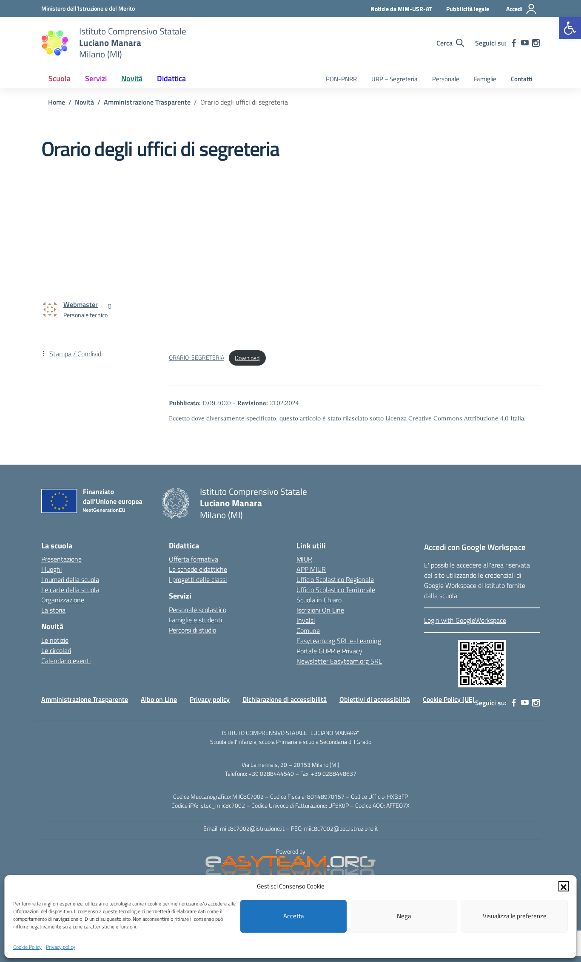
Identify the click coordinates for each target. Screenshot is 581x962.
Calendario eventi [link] (66, 661)
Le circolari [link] (56, 650)
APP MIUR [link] (311, 569)
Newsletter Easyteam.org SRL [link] (339, 661)
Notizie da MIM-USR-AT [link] (401, 8)
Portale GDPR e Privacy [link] (329, 651)
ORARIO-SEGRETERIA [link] (196, 358)
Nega (404, 916)
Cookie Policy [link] (27, 946)
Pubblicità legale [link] (467, 8)
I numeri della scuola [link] (70, 579)
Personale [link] (445, 79)
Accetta (293, 916)
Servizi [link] (96, 78)
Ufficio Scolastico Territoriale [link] (335, 590)
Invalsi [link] (305, 620)
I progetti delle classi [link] (198, 579)
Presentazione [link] (61, 559)
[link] (570, 28)
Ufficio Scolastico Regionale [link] (335, 579)
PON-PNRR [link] (341, 79)
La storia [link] (53, 610)
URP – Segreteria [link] (394, 79)
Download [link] (247, 358)
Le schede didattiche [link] (198, 569)
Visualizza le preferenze (515, 916)
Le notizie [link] (54, 640)
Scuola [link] (59, 78)
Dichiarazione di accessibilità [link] (284, 699)
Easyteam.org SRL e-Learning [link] (338, 641)
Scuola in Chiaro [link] (319, 600)
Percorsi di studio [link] (192, 630)
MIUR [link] (304, 559)
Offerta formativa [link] (193, 559)
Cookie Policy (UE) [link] (449, 699)
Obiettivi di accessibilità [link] (374, 699)
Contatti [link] (522, 79)
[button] (563, 886)
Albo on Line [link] (159, 699)
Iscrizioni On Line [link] (320, 610)
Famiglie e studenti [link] (195, 620)
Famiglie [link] (485, 79)
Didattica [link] (171, 78)
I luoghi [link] (51, 569)
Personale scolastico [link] (197, 609)
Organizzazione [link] (62, 600)
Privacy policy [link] (60, 946)
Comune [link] (308, 630)
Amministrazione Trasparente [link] (84, 699)
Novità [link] (131, 78)
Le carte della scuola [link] (70, 590)
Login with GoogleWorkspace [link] (465, 620)
